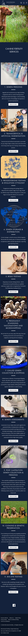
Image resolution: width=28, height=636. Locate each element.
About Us (11, 618)
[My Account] (23, 3)
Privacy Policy (4, 619)
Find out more (13, 104)
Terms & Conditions (5, 621)
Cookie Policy (18, 618)
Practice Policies (4, 618)
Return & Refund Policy (13, 619)
